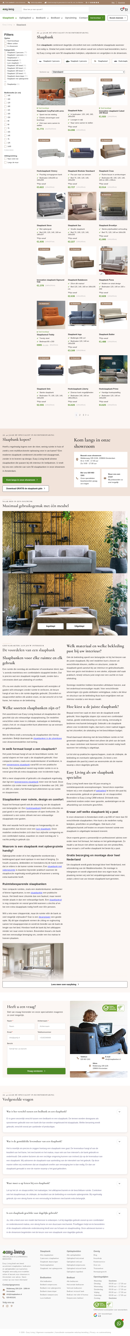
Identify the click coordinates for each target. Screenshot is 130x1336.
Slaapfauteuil (103, 61)
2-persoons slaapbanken (49, 1258)
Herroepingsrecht (100, 1272)
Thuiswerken (98, 1268)
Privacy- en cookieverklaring (100, 1332)
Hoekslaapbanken (47, 1265)
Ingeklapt (50, 626)
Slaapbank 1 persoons (79, 61)
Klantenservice (99, 1262)
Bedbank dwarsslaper (48, 1291)
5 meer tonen (8, 150)
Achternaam (43, 1021)
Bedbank (41, 18)
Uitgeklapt (79, 626)
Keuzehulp (121, 2)
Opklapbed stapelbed (75, 1272)
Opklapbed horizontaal (75, 1258)
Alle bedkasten (72, 1281)
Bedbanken (45, 1277)
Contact (83, 18)
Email (10, 1032)
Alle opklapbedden (74, 1255)
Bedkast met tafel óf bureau (77, 1295)
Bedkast (55, 18)
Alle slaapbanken (46, 1255)
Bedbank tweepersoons (49, 1295)
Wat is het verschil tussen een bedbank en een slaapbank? (36, 1111)
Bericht (10, 1043)
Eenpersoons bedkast (75, 1298)
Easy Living (7, 25)
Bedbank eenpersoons (48, 1285)
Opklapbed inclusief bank (76, 1268)
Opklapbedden (74, 1251)
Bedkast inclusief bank (75, 1291)
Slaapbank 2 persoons (51, 61)
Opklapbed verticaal (74, 1262)
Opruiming (71, 18)
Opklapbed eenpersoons (76, 1265)
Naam (10, 1021)
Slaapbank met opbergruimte (51, 1268)
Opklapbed (25, 18)
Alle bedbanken (46, 1281)
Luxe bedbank (45, 1298)
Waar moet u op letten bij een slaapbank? (28, 1183)
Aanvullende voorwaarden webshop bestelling (71, 1332)
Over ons (97, 1265)
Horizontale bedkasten (75, 1285)
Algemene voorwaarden (44, 1332)
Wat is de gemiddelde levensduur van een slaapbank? (34, 1141)
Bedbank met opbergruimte (50, 1288)
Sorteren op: (44, 72)
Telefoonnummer (44, 1032)
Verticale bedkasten (74, 1288)
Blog (113, 2)
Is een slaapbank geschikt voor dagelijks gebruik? (32, 1213)
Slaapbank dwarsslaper (49, 1262)
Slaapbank (8, 18)
